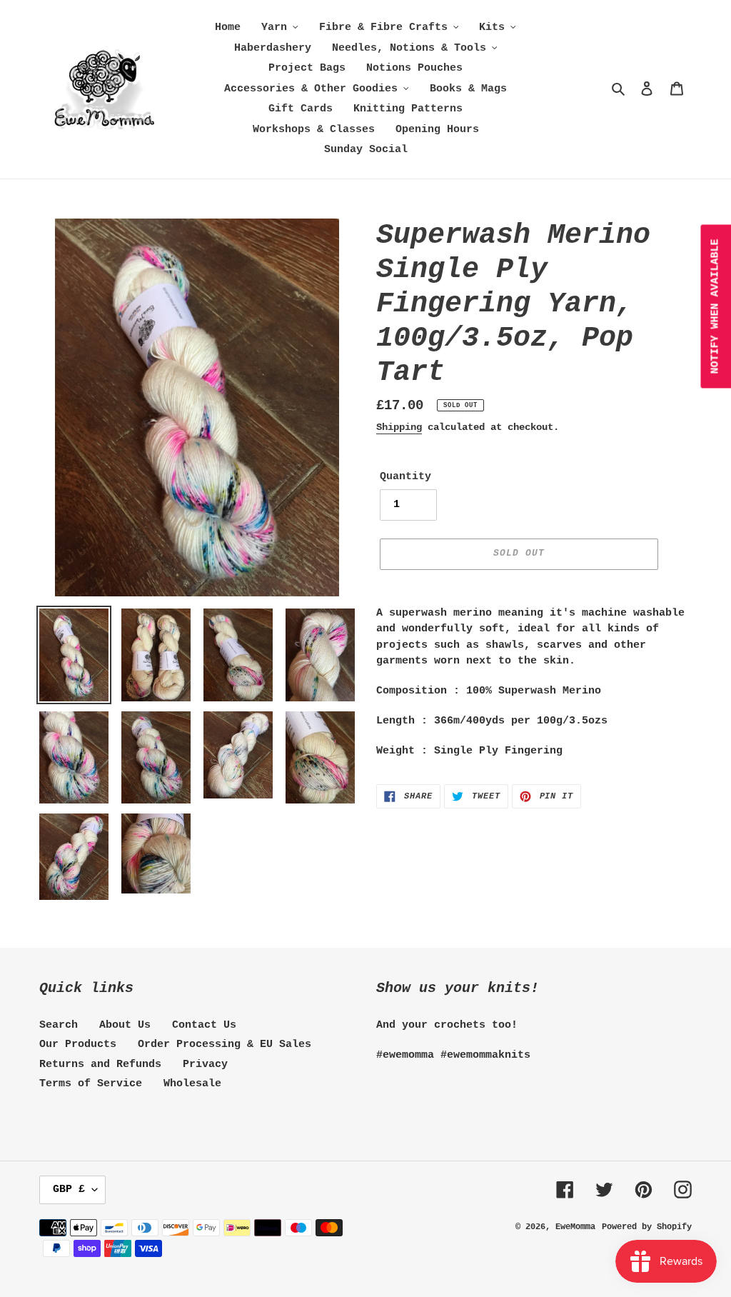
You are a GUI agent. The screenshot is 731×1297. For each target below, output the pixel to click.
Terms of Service (90, 1084)
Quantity (405, 477)
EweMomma (575, 1227)
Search (58, 1025)
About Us (125, 1025)
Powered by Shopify (647, 1227)
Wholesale (192, 1084)
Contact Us (204, 1025)
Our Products (77, 1044)
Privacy (205, 1064)
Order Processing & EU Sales (224, 1044)
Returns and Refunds (100, 1064)
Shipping (399, 427)
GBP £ (69, 1189)
